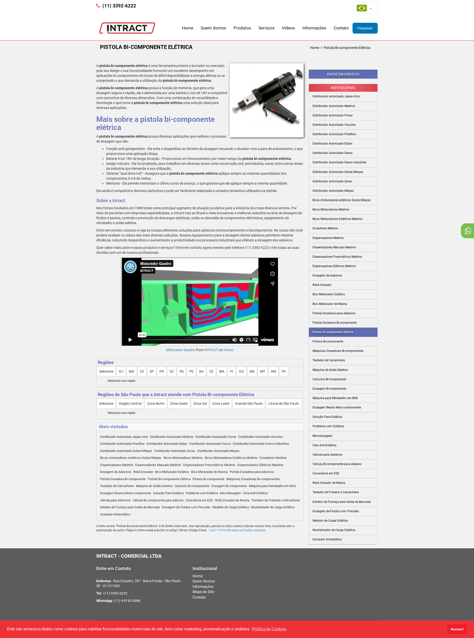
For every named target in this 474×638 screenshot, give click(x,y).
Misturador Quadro (180, 350)
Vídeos (288, 27)
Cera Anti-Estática (255, 493)
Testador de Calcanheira (117, 486)
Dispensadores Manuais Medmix (158, 465)
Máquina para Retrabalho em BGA (272, 486)
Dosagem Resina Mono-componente (125, 493)
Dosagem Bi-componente (229, 486)
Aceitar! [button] (457, 629)
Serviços (266, 27)
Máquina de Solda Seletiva (154, 486)
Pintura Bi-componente (208, 479)
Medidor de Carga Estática (230, 507)
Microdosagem (230, 493)
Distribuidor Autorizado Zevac (174, 451)
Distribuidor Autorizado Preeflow (122, 444)
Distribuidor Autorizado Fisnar (215, 437)
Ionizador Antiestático (115, 514)
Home (187, 27)
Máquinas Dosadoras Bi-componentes (253, 479)
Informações (314, 27)
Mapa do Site (203, 592)
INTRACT (211, 350)
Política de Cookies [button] (269, 629)
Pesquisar (365, 28)
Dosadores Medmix (273, 458)
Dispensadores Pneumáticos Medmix (209, 465)
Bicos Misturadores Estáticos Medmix (231, 458)
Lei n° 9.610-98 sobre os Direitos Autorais (238, 530)
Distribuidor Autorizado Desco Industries (261, 444)
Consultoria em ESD (199, 500)
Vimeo (228, 350)
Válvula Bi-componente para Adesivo (158, 500)
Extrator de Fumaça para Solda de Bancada (130, 507)
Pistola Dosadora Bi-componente (123, 479)
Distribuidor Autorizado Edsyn (167, 444)
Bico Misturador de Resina (209, 472)
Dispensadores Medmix (116, 465)
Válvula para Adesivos (115, 500)
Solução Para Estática (168, 493)
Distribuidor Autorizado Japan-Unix (124, 437)
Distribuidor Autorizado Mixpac (218, 451)
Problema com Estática (202, 493)
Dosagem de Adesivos (115, 472)
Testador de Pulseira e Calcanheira (275, 500)
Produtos (242, 27)
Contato (341, 27)
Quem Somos (213, 27)
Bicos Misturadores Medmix (183, 458)
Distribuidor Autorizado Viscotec (260, 437)
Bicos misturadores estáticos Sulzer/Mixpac (131, 458)
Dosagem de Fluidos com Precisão (186, 507)
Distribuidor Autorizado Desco (210, 444)
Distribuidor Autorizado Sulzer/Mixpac (126, 451)
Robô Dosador (143, 472)
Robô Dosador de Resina (232, 500)
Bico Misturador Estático (172, 472)
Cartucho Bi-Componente (192, 486)
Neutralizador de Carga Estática (273, 507)
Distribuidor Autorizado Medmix (171, 437)
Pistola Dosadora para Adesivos (252, 472)
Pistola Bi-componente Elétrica (347, 48)
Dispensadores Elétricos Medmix (260, 465)
